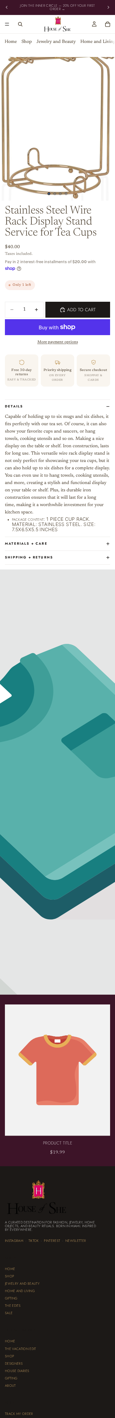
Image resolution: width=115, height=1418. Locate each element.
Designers (14, 1363)
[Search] (20, 24)
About (10, 1385)
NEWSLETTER (75, 1240)
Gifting (11, 1298)
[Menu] (7, 24)
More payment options (57, 342)
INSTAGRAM (14, 1240)
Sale (9, 1313)
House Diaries (17, 1370)
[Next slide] (108, 7)
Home (11, 42)
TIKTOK (34, 1240)
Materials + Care (26, 543)
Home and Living (20, 1291)
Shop (26, 42)
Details (14, 406)
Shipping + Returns (29, 557)
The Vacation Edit (20, 1348)
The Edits (13, 1305)
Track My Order (19, 1413)
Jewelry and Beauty (56, 42)
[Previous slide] (6, 7)
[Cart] (107, 24)
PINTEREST (52, 1240)
